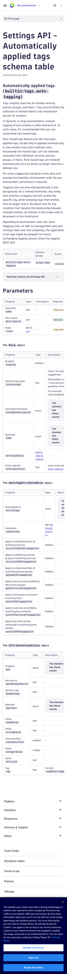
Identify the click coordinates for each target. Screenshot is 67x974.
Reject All (33, 958)
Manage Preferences (33, 948)
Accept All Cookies (33, 967)
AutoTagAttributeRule (39, 455)
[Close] (63, 902)
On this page (11, 18)
